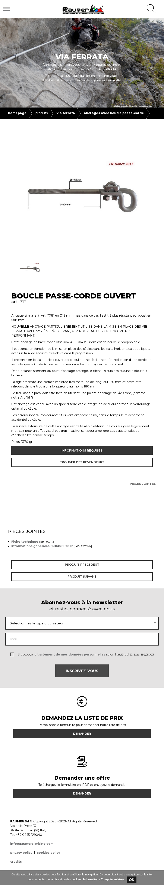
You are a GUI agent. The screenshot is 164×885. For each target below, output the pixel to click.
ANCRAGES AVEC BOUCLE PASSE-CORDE (114, 113)
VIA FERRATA (66, 113)
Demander (82, 734)
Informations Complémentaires (103, 879)
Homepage (17, 113)
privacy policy (21, 853)
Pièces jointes (143, 484)
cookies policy (48, 853)
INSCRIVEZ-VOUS (82, 671)
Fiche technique (24, 542)
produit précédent (82, 565)
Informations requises (82, 450)
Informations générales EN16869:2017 (42, 546)
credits (16, 861)
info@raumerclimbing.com (31, 844)
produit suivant (82, 576)
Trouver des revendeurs (82, 462)
